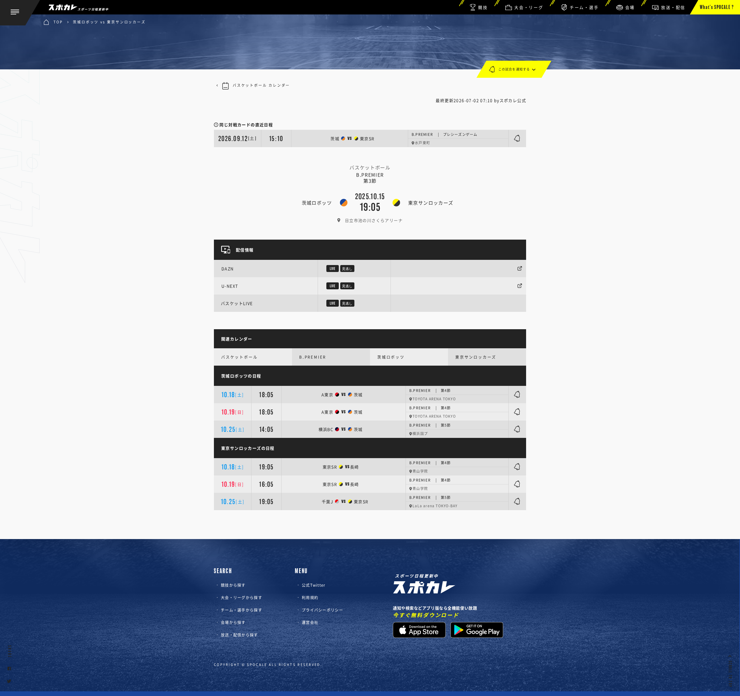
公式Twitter (313, 585)
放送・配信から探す (239, 634)
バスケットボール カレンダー (261, 85)
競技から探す (233, 585)
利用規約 (310, 597)
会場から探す (233, 622)
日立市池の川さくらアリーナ (374, 220)
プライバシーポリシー (322, 609)
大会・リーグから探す (241, 597)
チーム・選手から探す (241, 609)
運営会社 (310, 622)
